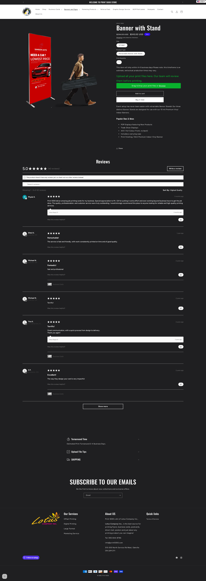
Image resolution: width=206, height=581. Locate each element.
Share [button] (121, 148)
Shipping (119, 37)
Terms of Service (152, 519)
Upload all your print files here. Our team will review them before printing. (147, 78)
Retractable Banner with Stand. (131, 54)
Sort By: (166, 190)
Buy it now (140, 100)
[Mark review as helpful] (180, 219)
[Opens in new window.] (26, 198)
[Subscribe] (119, 495)
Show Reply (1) (53, 212)
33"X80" (122, 45)
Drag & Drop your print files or (149, 86)
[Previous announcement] (23, 2)
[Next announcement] (182, 2)
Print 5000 (105, 575)
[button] (55, 9)
